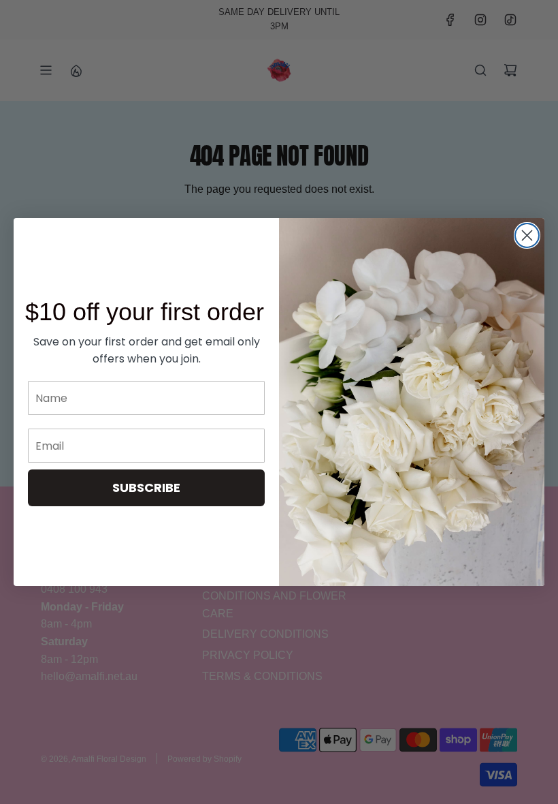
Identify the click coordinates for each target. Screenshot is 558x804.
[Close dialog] (527, 235)
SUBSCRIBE (146, 487)
